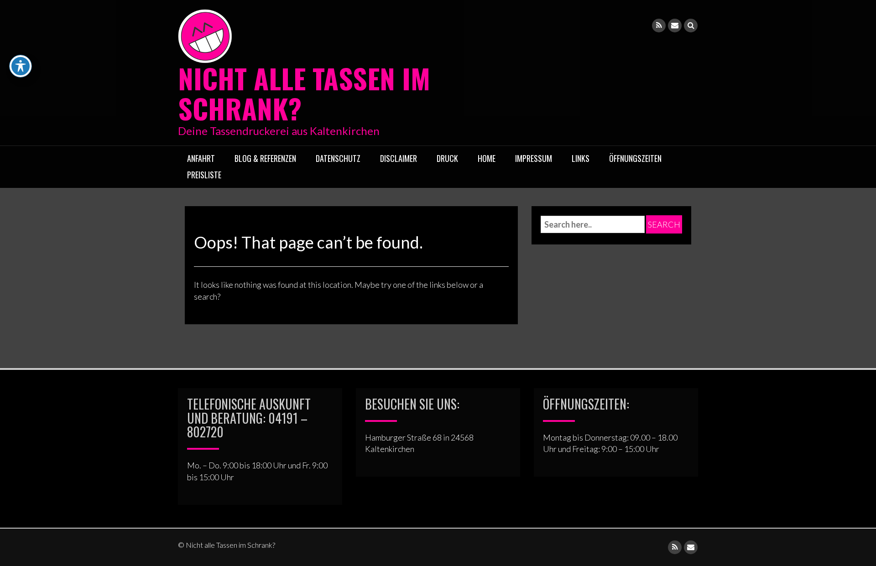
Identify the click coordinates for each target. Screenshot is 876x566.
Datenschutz (338, 158)
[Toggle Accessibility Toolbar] (20, 66)
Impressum (533, 158)
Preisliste (204, 175)
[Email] (675, 25)
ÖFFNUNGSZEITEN (635, 158)
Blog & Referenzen (265, 158)
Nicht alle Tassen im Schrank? (304, 92)
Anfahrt (201, 158)
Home (486, 158)
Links (580, 158)
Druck (447, 158)
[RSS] (659, 25)
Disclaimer (398, 158)
